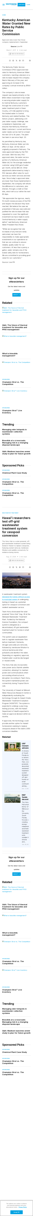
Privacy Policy (23, 1207)
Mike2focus (13, 745)
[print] (30, 60)
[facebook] (10, 60)
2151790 (10, 795)
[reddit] (20, 60)
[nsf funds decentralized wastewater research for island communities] (12, 798)
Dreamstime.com (23, 575)
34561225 (13, 744)
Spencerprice (23, 574)
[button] (3, 4)
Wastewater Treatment (10, 513)
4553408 (15, 574)
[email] (23, 60)
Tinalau (15, 795)
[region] (16, 1208)
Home (4, 15)
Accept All (16, 1212)
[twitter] (16, 60)
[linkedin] (13, 60)
